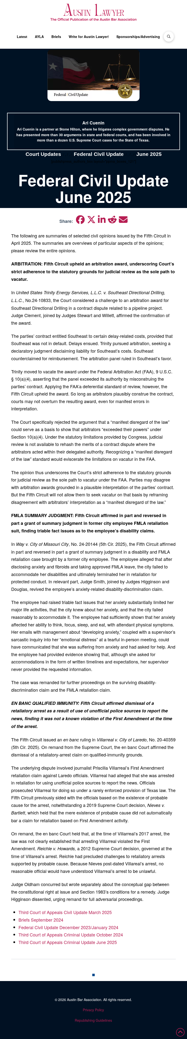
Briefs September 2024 (41, 919)
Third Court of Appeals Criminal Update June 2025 (68, 942)
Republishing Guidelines (93, 1020)
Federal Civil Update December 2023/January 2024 (68, 927)
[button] (169, 36)
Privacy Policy (93, 1009)
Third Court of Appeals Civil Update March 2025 (65, 912)
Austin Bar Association (84, 999)
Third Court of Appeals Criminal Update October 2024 (71, 934)
